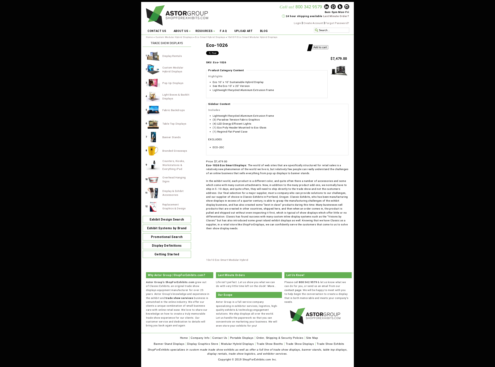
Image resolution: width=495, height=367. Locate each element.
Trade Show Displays (300, 343)
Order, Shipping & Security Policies (279, 337)
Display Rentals (172, 55)
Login (297, 23)
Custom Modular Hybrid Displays (174, 37)
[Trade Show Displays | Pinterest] (333, 7)
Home (149, 37)
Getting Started (166, 254)
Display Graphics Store (202, 343)
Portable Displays (242, 337)
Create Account (313, 23)
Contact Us (219, 337)
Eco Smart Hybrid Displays (210, 37)
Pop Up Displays (172, 83)
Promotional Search (167, 237)
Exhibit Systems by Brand (167, 228)
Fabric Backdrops (173, 110)
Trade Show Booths (270, 343)
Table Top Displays (174, 123)
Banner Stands (171, 137)
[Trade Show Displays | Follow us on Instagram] (346, 7)
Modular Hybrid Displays (237, 343)
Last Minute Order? (336, 16)
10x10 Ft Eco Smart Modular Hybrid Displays (252, 37)
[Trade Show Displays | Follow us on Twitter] (340, 7)
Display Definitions (167, 245)
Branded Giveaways (174, 150)
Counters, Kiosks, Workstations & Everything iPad (173, 164)
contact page (292, 290)
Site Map (312, 337)
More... (272, 285)
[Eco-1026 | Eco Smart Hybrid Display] (338, 76)
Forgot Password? (337, 23)
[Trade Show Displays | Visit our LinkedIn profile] (326, 7)
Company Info (200, 337)
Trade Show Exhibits (330, 343)
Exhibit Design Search (167, 219)
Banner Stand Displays (169, 343)
